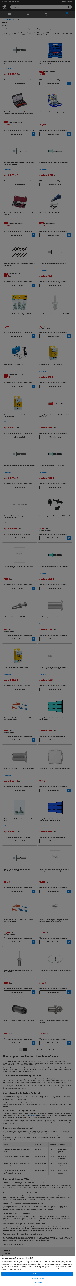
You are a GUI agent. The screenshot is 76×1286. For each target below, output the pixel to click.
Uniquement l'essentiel (37, 1278)
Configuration (37, 1283)
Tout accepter (37, 1274)
